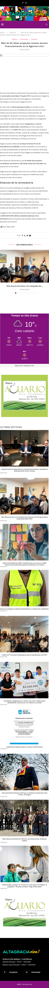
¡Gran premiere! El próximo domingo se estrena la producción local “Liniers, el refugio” (24, 796)
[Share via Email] (30, 236)
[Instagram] (26, 3)
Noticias (13, 33)
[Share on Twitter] (25, 236)
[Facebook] (22, 3)
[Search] (46, 24)
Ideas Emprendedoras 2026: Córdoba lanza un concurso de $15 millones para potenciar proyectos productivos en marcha (24, 567)
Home (2, 33)
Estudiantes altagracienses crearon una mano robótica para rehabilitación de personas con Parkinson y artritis (24, 704)
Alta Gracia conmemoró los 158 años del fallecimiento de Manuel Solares (24, 842)
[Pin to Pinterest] (27, 236)
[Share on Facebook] (22, 236)
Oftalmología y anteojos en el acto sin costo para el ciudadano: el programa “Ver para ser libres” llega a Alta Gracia (24, 888)
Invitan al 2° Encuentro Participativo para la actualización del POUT (24, 658)
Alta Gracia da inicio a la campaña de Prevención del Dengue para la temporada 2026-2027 (24, 521)
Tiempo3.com (28, 368)
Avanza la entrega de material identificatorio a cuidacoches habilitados (24, 612)
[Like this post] (19, 236)
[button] (2, 273)
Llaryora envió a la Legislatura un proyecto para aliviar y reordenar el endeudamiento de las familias (24, 473)
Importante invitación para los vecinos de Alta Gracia (25, 750)
